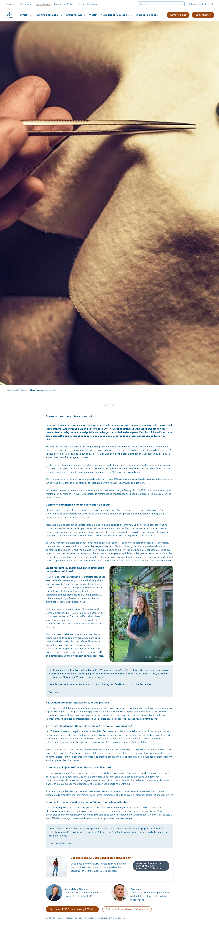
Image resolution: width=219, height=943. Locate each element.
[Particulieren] (9, 15)
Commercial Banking (64, 4)
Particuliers (10, 4)
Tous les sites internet (88, 4)
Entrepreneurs (25, 4)
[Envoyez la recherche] (182, 4)
